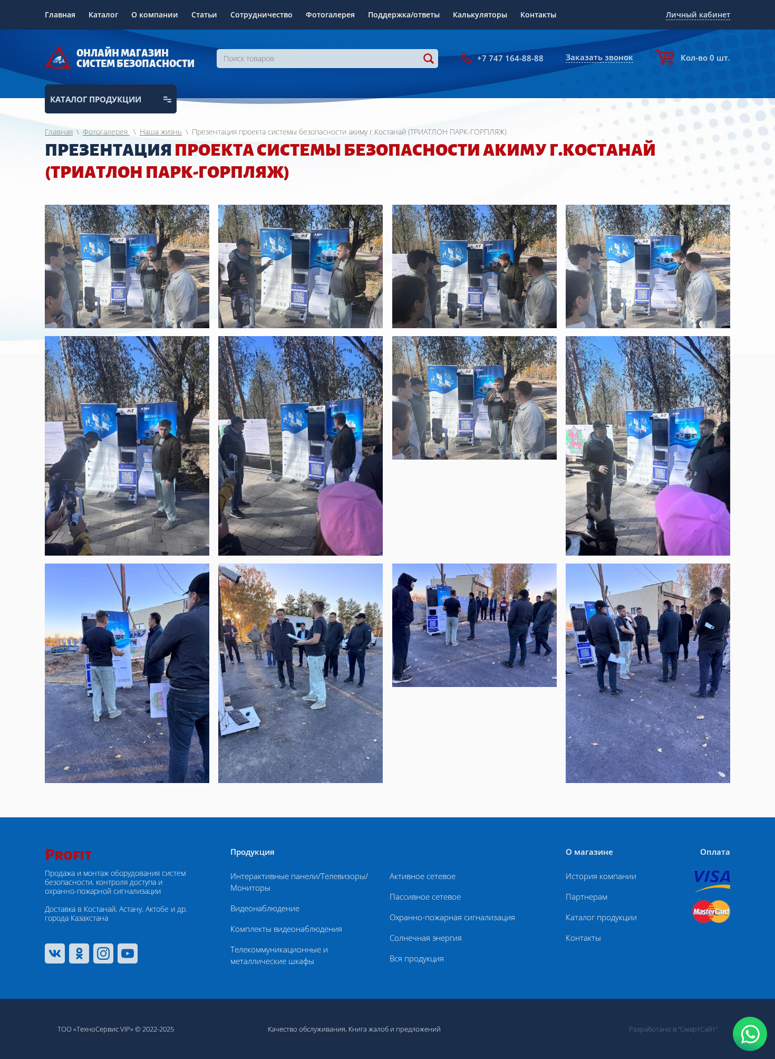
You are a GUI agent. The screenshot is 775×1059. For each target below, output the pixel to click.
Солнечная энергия (426, 937)
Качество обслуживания (306, 1029)
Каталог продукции (601, 917)
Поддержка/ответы (404, 14)
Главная (60, 14)
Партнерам (586, 896)
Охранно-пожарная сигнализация (452, 917)
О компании (154, 14)
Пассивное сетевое (425, 896)
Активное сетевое (423, 876)
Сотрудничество (261, 14)
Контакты (538, 14)
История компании (601, 876)
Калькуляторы (480, 14)
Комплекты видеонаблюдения (286, 928)
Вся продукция (417, 958)
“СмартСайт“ (698, 1029)
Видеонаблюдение (264, 908)
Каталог (103, 14)
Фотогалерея (330, 14)
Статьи (204, 14)
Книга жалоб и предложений (394, 1029)
